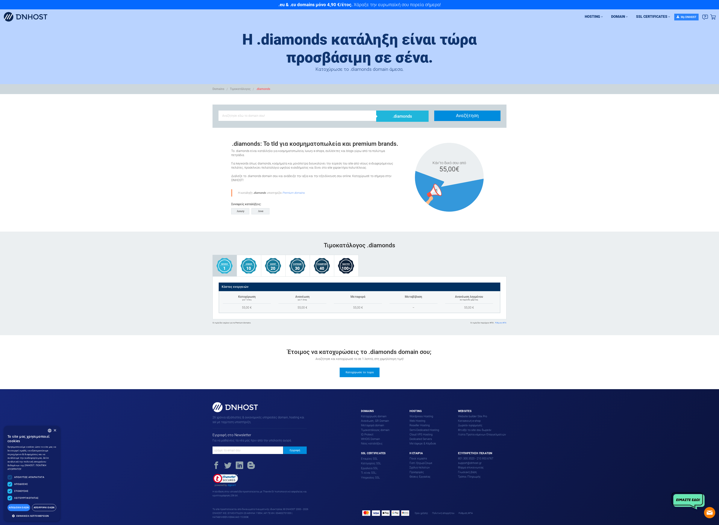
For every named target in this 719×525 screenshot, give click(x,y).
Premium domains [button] (293, 192)
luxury (240, 211)
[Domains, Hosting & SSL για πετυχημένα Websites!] (27, 17)
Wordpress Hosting (421, 416)
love (260, 211)
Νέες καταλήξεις (372, 443)
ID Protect (367, 434)
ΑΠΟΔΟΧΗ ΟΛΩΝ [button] (19, 507)
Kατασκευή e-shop (469, 421)
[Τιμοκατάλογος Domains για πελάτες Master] (346, 265)
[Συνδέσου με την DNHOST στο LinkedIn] (239, 465)
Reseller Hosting (419, 425)
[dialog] (32, 473)
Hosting (592, 16)
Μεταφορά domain (372, 425)
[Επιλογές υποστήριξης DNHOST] (705, 17)
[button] (226, 480)
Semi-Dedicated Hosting (424, 430)
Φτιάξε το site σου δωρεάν (474, 430)
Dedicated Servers (420, 439)
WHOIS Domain (370, 439)
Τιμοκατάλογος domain (375, 430)
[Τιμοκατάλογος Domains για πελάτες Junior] (249, 265)
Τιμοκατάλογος (240, 89)
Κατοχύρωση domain (373, 416)
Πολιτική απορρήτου (443, 513)
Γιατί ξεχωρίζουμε (420, 463)
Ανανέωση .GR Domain (375, 421)
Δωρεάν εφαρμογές (470, 425)
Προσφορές (416, 472)
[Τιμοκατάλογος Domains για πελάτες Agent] (273, 265)
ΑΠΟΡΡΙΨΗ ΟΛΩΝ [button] (44, 507)
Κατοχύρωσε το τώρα (360, 372)
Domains (218, 89)
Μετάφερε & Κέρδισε (422, 443)
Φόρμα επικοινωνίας (471, 467)
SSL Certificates (651, 16)
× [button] (54, 430)
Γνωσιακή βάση (467, 472)
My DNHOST (688, 17)
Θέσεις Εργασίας (419, 476)
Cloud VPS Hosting (421, 434)
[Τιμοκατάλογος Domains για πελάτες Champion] (322, 265)
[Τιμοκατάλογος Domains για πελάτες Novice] (225, 265)
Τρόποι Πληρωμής (469, 476)
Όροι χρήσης (421, 513)
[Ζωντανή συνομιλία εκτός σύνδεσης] (709, 512)
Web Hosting (417, 421)
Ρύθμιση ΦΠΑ (500, 323)
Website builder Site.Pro (472, 416)
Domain (618, 16)
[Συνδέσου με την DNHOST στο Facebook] (216, 465)
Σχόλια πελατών (419, 467)
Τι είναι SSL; (369, 472)
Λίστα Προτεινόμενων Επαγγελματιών (482, 434)
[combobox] (49, 430)
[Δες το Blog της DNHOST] (251, 465)
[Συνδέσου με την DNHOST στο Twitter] (228, 465)
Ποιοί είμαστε (418, 458)
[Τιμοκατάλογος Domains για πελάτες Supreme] (298, 265)
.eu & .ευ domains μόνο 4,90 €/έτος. (315, 4)
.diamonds (263, 89)
